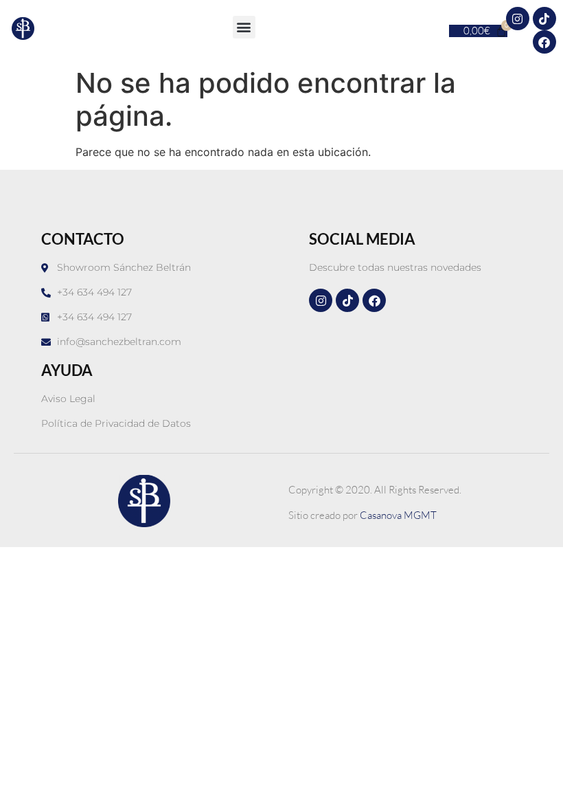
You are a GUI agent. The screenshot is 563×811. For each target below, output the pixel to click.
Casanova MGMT (398, 515)
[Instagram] (517, 18)
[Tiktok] (544, 18)
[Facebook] (544, 42)
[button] (244, 27)
